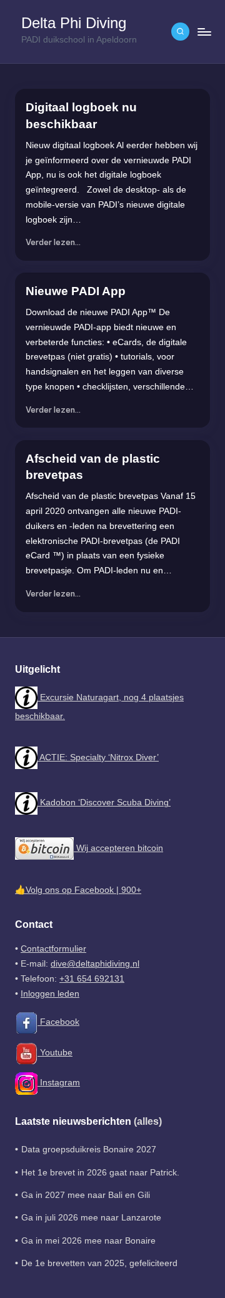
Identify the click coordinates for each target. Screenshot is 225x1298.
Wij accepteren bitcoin (118, 848)
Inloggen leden (50, 994)
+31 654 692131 (91, 979)
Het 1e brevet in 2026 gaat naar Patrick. (100, 1172)
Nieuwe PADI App (76, 291)
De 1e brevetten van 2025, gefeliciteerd (99, 1263)
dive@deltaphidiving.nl (95, 963)
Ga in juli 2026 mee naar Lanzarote (91, 1217)
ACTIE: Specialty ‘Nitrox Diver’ (98, 757)
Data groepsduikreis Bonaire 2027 (88, 1149)
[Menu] (204, 31)
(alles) (148, 1121)
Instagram (59, 1082)
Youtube (55, 1052)
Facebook (58, 1022)
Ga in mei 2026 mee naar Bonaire (88, 1240)
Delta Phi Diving (73, 23)
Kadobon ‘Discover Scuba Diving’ (104, 802)
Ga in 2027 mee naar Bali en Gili (85, 1195)
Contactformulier (53, 948)
